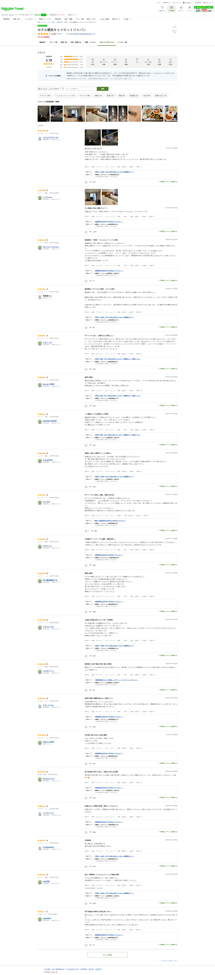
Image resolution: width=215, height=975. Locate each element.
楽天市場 (198, 2)
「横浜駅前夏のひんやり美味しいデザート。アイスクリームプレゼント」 (116, 680)
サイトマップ (177, 2)
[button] (44, 114)
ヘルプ (158, 2)
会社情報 (47, 969)
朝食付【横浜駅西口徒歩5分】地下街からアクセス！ (110, 521)
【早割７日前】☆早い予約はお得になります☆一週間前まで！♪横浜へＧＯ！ (117, 359)
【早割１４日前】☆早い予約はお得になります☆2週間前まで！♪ (114, 172)
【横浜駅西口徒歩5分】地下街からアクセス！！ (108, 222)
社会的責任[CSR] (73, 969)
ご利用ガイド (166, 2)
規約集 (91, 969)
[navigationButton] (174, 113)
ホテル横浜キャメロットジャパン (62, 29)
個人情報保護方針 (58, 969)
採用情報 (84, 969)
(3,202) (106, 42)
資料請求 (98, 969)
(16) (76, 42)
